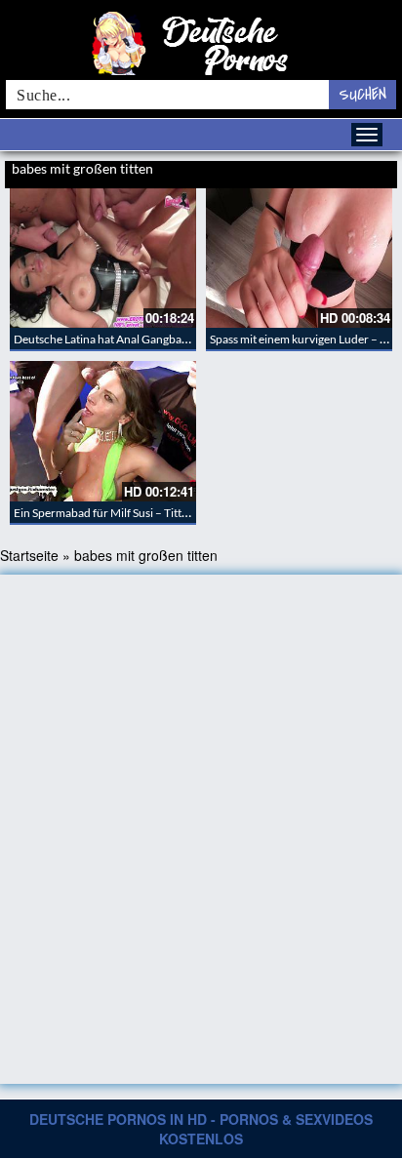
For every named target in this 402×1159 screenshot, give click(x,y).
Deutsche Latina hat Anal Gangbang (104, 339)
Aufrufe (325, 171)
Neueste (286, 171)
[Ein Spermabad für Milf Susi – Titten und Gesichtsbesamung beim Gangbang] (103, 430)
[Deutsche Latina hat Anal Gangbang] (103, 258)
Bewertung (370, 171)
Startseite (29, 555)
